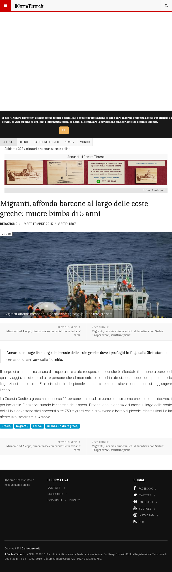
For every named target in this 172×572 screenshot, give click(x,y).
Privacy (74, 500)
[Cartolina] (86, 172)
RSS (141, 522)
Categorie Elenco (46, 142)
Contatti (54, 487)
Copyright (54, 500)
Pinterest (146, 502)
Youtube (145, 508)
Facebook (146, 488)
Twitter (145, 495)
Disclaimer (55, 494)
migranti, (22, 426)
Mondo (85, 142)
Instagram (146, 515)
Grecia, (6, 426)
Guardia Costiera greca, (62, 426)
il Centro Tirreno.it (15, 554)
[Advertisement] (86, 55)
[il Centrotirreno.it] (29, 5)
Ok (64, 130)
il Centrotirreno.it (30, 548)
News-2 (69, 142)
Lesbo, (37, 426)
